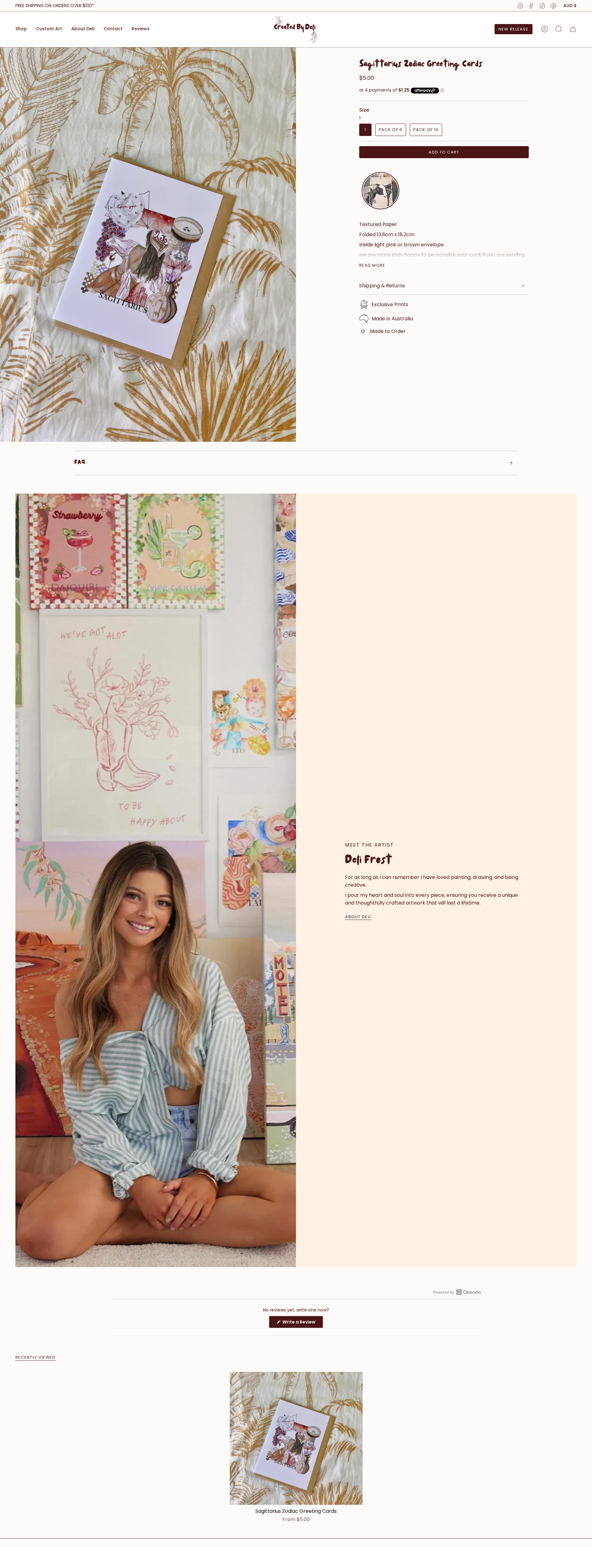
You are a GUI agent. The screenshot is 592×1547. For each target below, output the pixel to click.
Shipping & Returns (382, 285)
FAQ (80, 462)
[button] (21, 29)
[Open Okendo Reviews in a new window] (457, 1292)
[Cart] (573, 29)
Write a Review (302, 1323)
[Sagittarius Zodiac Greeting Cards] (296, 1438)
